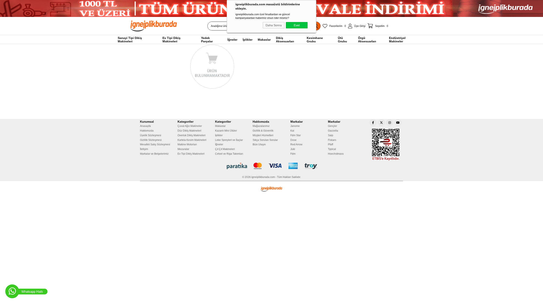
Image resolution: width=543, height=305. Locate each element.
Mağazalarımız (261, 126)
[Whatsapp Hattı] (12, 291)
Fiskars (332, 140)
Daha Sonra (274, 25)
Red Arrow (296, 144)
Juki (292, 149)
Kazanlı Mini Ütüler (226, 130)
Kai (292, 130)
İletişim (144, 149)
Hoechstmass (336, 153)
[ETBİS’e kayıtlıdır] (386, 145)
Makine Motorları (187, 144)
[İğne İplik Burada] (178, 26)
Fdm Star (295, 135)
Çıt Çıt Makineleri (225, 149)
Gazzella (333, 130)
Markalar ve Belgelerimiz (154, 153)
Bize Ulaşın (259, 144)
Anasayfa (145, 126)
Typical (332, 149)
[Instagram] (389, 122)
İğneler (219, 144)
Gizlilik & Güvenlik (263, 130)
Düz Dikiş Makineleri (189, 130)
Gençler (332, 126)
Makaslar (220, 126)
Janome (295, 126)
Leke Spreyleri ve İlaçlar (229, 140)
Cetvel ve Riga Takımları (229, 153)
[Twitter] (381, 122)
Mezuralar (183, 149)
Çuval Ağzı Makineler (190, 126)
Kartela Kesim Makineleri (192, 140)
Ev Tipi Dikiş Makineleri (191, 153)
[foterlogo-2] (271, 166)
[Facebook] (373, 122)
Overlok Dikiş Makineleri (192, 135)
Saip (330, 135)
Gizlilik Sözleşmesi (151, 140)
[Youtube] (398, 122)
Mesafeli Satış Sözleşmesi (155, 144)
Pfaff (330, 144)
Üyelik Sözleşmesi (150, 135)
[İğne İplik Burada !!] (271, 189)
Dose (293, 140)
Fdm (292, 153)
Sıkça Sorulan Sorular (265, 140)
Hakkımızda (147, 130)
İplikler (219, 135)
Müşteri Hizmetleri (263, 135)
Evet (297, 25)
